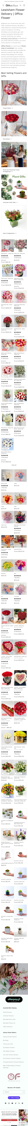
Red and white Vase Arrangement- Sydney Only (7, 777)
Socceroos (3, 573)
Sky (2, 596)
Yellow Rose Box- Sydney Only (19, 747)
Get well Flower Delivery (10, 1054)
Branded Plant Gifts (9, 1019)
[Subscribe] (23, 1092)
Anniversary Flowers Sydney (12, 1058)
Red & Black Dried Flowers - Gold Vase (20, 525)
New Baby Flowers (9, 1051)
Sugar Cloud (3, 525)
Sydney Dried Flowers (10, 1036)
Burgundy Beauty (17, 549)
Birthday (5, 1040)
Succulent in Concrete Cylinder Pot (18, 919)
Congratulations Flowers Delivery (13, 1062)
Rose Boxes (6, 139)
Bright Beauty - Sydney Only (7, 253)
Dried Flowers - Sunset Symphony (6, 550)
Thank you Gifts (8, 1044)
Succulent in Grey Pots (19, 900)
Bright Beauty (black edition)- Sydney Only (18, 279)
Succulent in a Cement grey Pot (7, 917)
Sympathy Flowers (9, 1047)
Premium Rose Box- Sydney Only (7, 626)
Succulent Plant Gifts (9, 202)
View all (14, 465)
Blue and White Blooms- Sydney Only (6, 452)
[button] (3, 5)
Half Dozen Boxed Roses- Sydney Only (6, 719)
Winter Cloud (4, 483)
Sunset (2, 506)
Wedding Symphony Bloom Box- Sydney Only (19, 380)
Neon (15, 573)
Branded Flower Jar (9, 1023)
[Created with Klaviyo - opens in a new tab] (14, 1125)
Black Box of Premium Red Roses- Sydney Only (7, 688)
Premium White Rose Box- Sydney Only (7, 747)
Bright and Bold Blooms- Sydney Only (19, 354)
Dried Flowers (7, 1012)
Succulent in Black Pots (6, 900)
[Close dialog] (27, 1110)
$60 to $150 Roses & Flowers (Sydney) (11, 1066)
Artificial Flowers (8, 1015)
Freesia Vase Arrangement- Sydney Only (20, 777)
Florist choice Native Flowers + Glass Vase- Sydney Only (20, 800)
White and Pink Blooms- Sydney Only (6, 354)
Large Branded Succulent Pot (7, 863)
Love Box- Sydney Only (19, 625)
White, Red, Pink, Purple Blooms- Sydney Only (19, 428)
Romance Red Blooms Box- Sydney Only (7, 329)
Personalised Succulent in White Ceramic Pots (19, 823)
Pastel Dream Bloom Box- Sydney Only (19, 305)
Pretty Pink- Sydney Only (19, 253)
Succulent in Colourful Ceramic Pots (18, 843)
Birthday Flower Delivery (9, 38)
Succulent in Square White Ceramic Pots (7, 939)
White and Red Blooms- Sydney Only (19, 404)
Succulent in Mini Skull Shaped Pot (19, 939)
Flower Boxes (7, 108)
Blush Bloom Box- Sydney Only (6, 305)
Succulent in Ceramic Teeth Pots (7, 956)
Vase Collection (8, 1026)
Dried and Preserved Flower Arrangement (11, 170)
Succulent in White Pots (19, 881)
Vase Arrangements (9, 233)
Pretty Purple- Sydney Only (7, 278)
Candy (15, 483)
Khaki (15, 506)
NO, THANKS (9, 1122)
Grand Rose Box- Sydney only (20, 656)
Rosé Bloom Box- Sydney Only (19, 329)
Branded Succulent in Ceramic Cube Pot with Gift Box (7, 843)
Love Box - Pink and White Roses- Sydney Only (20, 688)
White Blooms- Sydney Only (7, 427)
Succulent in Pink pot (18, 860)
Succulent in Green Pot (6, 879)
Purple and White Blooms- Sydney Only (7, 404)
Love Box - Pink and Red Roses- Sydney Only (6, 657)
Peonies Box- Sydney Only (6, 379)
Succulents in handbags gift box (7, 821)
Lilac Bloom (16, 596)
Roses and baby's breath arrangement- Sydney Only (20, 719)
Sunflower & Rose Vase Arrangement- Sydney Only (7, 800)
